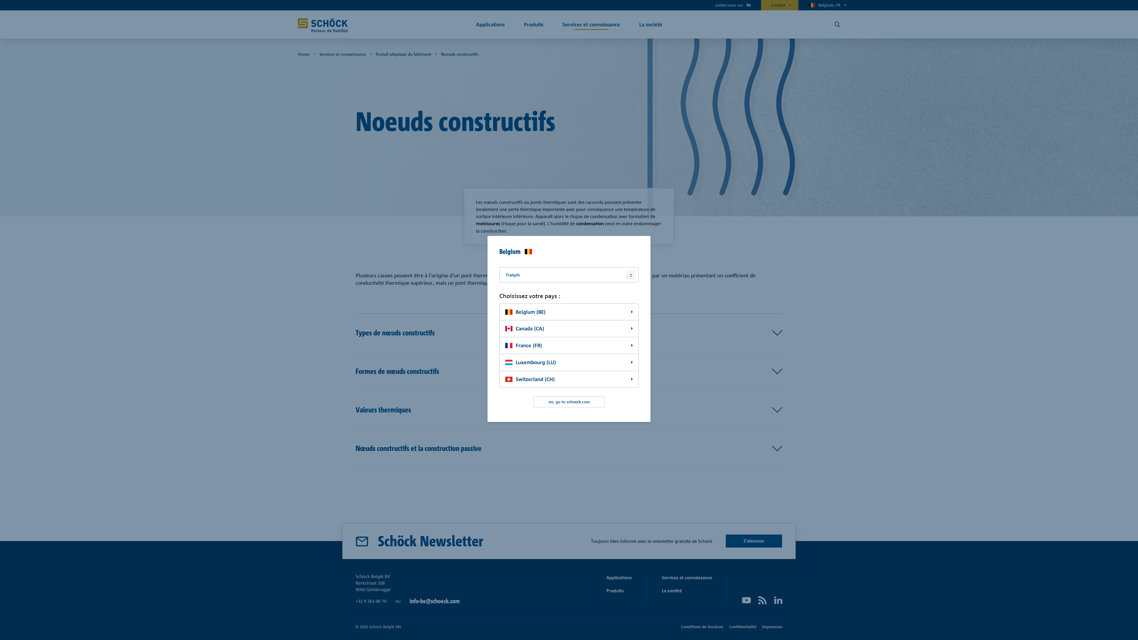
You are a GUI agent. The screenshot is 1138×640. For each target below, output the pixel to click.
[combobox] (569, 274)
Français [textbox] (513, 275)
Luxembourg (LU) (536, 362)
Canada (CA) (530, 329)
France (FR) (529, 346)
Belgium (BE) (531, 312)
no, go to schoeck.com (569, 401)
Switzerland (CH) (535, 379)
